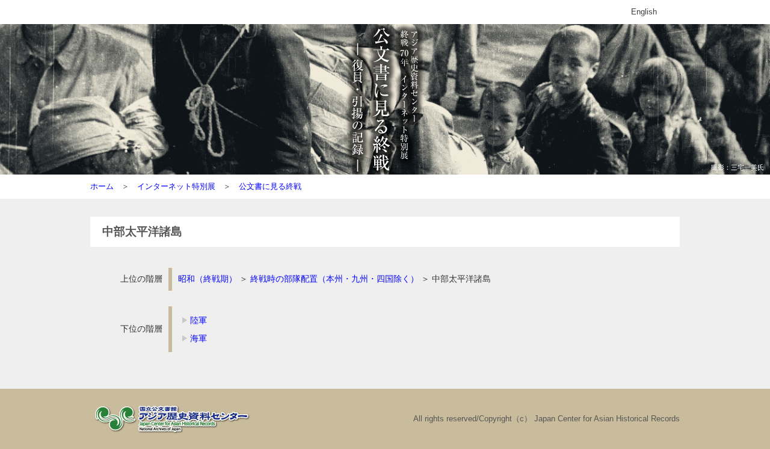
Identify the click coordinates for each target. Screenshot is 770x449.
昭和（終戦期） (207, 278)
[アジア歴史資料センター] (174, 434)
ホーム (102, 186)
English (644, 11)
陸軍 (198, 320)
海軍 (198, 338)
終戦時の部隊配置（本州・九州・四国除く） (334, 278)
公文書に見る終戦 (270, 186)
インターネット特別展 (176, 186)
